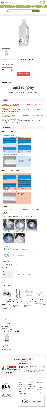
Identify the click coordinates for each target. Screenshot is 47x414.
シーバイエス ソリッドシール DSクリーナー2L (7, 345)
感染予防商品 (21, 391)
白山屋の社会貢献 (31, 386)
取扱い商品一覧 (22, 384)
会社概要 (30, 384)
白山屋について (31, 382)
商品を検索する (35, 11)
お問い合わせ (30, 388)
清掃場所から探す (22, 386)
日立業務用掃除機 (22, 393)
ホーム (20, 382)
